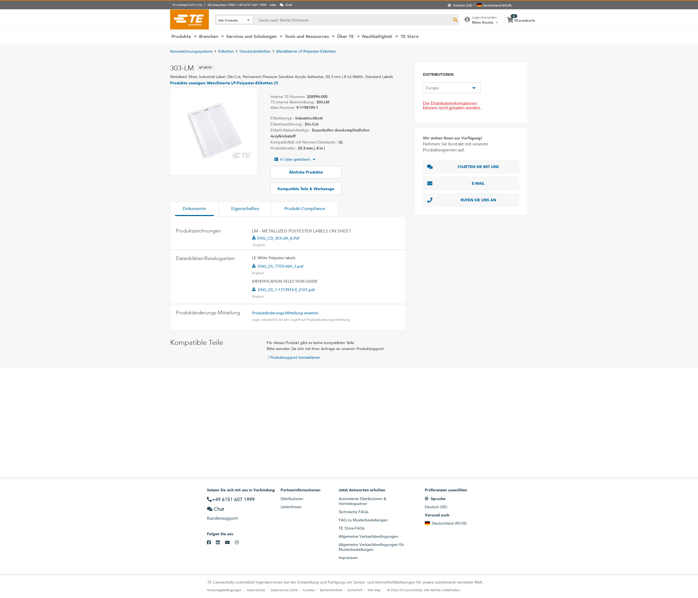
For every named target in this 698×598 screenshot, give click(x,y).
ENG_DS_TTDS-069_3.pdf (280, 266)
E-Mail (478, 183)
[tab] (194, 209)
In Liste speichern (295, 159)
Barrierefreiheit (331, 590)
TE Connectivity (189, 19)
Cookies (309, 590)
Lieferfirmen (291, 506)
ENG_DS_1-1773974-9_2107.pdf (286, 289)
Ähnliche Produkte (306, 172)
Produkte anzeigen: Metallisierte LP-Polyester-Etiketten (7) (224, 82)
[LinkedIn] (220, 542)
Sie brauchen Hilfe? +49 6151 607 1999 (237, 4)
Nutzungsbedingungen (224, 590)
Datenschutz (256, 590)
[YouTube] (230, 542)
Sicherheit (354, 590)
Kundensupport (222, 518)
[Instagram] (239, 542)
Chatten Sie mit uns (478, 166)
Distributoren (292, 498)
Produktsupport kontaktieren (295, 357)
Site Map (374, 590)
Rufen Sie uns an (478, 200)
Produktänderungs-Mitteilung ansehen (285, 312)
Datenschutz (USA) (284, 590)
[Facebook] (211, 542)
